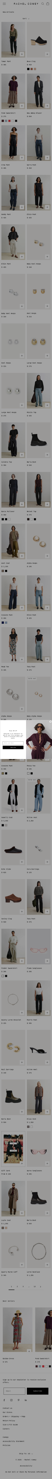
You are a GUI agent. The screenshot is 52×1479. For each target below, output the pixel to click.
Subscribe (13, 747)
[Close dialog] (50, 722)
